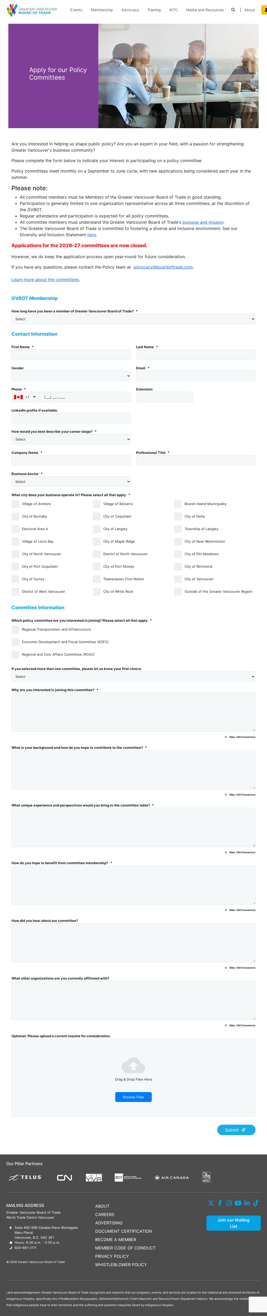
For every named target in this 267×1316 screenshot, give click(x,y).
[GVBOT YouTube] (238, 1203)
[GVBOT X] (211, 1203)
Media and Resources (205, 10)
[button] (233, 10)
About (249, 10)
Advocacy (130, 10)
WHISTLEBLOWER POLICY (121, 1264)
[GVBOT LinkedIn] (247, 1203)
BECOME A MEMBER (115, 1239)
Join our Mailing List (233, 1223)
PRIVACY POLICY (112, 1256)
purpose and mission (203, 222)
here (91, 234)
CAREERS (104, 1214)
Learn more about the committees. (45, 279)
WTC (173, 10)
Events (76, 10)
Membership (102, 10)
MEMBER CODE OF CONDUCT (125, 1247)
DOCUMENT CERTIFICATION (123, 1231)
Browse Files (133, 1097)
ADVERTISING (109, 1222)
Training (154, 10)
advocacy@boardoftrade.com (163, 267)
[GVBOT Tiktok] (256, 1203)
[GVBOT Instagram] (229, 1203)
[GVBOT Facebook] (220, 1203)
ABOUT (102, 1206)
